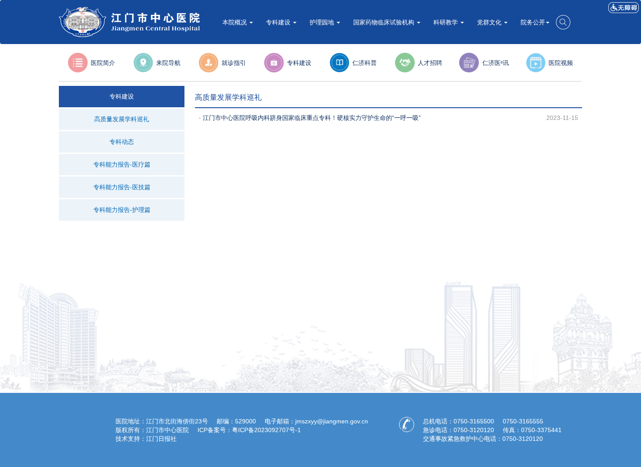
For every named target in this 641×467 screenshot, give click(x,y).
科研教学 (446, 22)
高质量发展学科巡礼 (121, 119)
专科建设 (279, 22)
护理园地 (323, 22)
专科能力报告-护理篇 (121, 209)
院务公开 (533, 22)
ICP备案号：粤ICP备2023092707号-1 (249, 429)
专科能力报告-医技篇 (121, 187)
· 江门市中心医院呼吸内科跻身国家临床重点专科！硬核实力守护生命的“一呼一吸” (310, 117)
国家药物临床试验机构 (384, 22)
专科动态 (121, 141)
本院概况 (235, 22)
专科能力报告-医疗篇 (121, 164)
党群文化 (490, 22)
